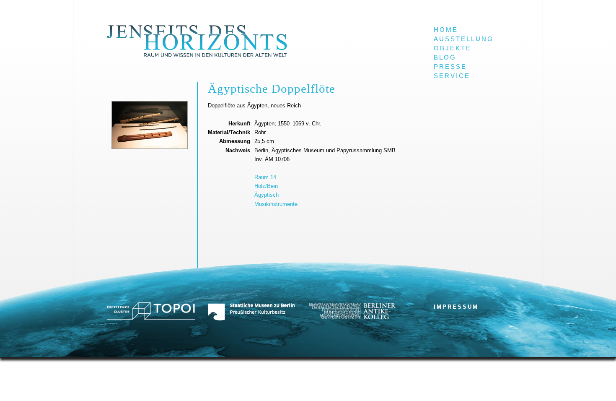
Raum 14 (265, 177)
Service (452, 76)
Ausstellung (464, 39)
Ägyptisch (266, 195)
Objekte (452, 48)
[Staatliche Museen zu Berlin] (251, 319)
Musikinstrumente (276, 204)
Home (446, 29)
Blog (445, 57)
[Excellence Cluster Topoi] (151, 318)
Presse (450, 66)
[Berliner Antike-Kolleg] (352, 317)
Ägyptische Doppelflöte (271, 88)
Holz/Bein (266, 186)
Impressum (456, 307)
